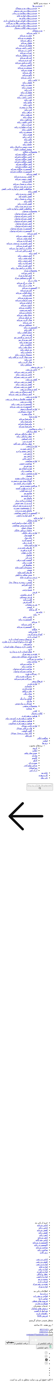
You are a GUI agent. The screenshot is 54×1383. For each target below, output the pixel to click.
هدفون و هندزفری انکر (22, 721)
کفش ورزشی (31, 379)
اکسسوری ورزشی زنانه (21, 404)
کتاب (35, 711)
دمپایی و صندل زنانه (23, 199)
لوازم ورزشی (31, 397)
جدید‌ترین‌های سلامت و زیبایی (24, 13)
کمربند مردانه (26, 290)
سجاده (29, 708)
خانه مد (39, 612)
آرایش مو (28, 456)
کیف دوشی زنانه (25, 256)
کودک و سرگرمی (35, 634)
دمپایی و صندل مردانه (22, 184)
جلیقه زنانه (27, 144)
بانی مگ (44, 778)
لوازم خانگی (32, 520)
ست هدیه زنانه (25, 342)
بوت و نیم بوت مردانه (23, 186)
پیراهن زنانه (27, 112)
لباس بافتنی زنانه (24, 122)
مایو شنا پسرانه (25, 426)
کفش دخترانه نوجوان (23, 221)
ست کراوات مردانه (23, 300)
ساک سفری (27, 414)
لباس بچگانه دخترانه (23, 157)
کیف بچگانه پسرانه (24, 164)
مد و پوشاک (37, 30)
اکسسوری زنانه (30, 327)
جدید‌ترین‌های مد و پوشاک (26, 8)
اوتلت (45, 741)
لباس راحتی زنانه (24, 97)
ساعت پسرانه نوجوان (22, 671)
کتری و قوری (26, 550)
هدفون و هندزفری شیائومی (20, 723)
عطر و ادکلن (31, 431)
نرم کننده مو (26, 496)
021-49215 (44, 1329)
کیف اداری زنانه (25, 263)
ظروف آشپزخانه (25, 572)
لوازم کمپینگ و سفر (28, 409)
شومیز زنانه (27, 87)
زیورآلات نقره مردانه (23, 679)
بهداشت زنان (26, 471)
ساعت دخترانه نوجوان (22, 669)
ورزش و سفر (36, 367)
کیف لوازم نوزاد (25, 275)
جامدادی (28, 686)
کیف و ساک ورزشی (28, 389)
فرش (34, 592)
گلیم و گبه (27, 600)
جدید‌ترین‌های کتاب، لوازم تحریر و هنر (21, 25)
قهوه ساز (28, 535)
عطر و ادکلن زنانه (24, 436)
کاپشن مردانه (26, 65)
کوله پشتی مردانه (24, 238)
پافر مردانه (27, 72)
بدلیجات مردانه (25, 313)
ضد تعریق (28, 466)
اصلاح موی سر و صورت (21, 481)
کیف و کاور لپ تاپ (23, 251)
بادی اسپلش (26, 439)
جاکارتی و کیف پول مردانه (20, 248)
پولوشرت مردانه (25, 38)
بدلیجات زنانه (26, 352)
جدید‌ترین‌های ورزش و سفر (25, 11)
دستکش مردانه (25, 325)
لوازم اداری (27, 689)
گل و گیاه (33, 609)
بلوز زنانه (28, 100)
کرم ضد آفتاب (26, 491)
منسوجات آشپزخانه (23, 567)
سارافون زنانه (26, 120)
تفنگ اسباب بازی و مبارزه (21, 651)
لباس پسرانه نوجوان (23, 214)
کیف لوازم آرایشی (24, 515)
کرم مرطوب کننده (24, 488)
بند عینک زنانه (26, 350)
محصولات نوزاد (30, 270)
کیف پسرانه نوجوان (23, 223)
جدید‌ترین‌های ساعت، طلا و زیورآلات (21, 23)
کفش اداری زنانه (25, 204)
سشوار (29, 476)
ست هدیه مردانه (25, 298)
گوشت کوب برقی (24, 560)
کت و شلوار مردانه (24, 55)
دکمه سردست (26, 310)
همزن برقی (27, 562)
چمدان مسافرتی (25, 411)
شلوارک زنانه (26, 92)
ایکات (34, 750)
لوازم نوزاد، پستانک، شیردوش (24, 656)
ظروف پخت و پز (25, 548)
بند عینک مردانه (25, 317)
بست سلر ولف (30, 753)
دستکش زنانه (26, 364)
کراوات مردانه (26, 303)
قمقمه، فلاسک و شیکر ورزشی (18, 399)
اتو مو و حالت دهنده (23, 478)
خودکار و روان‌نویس (23, 703)
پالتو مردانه (27, 75)
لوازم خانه (38, 518)
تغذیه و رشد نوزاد (29, 654)
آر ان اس (33, 770)
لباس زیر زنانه (26, 95)
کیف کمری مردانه (24, 246)
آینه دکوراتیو (27, 585)
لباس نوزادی (26, 273)
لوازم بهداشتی (31, 461)
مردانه (34, 622)
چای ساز (28, 538)
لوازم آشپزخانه (30, 545)
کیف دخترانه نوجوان (23, 226)
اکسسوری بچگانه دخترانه (21, 171)
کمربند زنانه (27, 335)
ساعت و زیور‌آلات (34, 659)
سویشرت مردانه (25, 68)
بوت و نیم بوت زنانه (23, 206)
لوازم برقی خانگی (29, 533)
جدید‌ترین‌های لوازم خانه (27, 16)
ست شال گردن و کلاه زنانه (20, 357)
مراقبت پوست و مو (28, 486)
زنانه (35, 614)
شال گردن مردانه (24, 320)
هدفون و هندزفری (29, 716)
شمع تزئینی (27, 590)
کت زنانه (28, 110)
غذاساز (29, 555)
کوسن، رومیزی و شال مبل (20, 582)
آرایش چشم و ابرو (24, 451)
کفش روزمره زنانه (24, 194)
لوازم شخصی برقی (29, 473)
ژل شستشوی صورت (23, 508)
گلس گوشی (27, 731)
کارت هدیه (43, 775)
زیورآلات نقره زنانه (24, 676)
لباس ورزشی (31, 369)
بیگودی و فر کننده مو (23, 483)
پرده (30, 580)
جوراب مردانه (26, 53)
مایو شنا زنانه (26, 421)
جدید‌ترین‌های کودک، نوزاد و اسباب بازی (20, 21)
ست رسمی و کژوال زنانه (21, 147)
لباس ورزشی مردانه (23, 372)
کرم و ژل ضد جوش (23, 503)
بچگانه (34, 629)
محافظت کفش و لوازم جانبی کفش (16, 189)
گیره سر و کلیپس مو (23, 337)
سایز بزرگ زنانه (25, 285)
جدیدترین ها (37, 6)
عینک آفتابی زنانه (24, 332)
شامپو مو (28, 493)
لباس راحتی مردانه (24, 48)
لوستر (29, 607)
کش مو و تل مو (25, 340)
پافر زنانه (28, 142)
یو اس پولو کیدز (30, 765)
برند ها (45, 743)
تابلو (30, 587)
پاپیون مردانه (26, 305)
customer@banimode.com (37, 1334)
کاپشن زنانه (27, 129)
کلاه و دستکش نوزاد (23, 278)
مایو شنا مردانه (25, 419)
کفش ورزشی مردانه (23, 382)
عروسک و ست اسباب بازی (20, 639)
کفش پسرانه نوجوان (23, 218)
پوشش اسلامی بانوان (23, 149)
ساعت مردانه (26, 664)
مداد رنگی (27, 694)
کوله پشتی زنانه (25, 258)
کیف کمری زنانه (25, 265)
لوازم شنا (33, 416)
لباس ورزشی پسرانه (23, 377)
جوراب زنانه (27, 124)
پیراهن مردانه (26, 40)
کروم (35, 748)
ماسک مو (28, 498)
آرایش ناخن (27, 458)
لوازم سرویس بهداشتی (22, 525)
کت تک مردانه (26, 58)
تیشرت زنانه (26, 85)
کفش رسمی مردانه (23, 179)
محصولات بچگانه (30, 152)
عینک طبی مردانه (24, 315)
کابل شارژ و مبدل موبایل (21, 733)
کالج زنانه (28, 201)
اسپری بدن (27, 441)
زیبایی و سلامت (35, 429)
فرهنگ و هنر (37, 681)
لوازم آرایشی (31, 446)
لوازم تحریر (32, 684)
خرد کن (28, 557)
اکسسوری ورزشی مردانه (21, 407)
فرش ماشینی (26, 595)
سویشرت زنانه (25, 132)
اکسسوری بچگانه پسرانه (21, 169)
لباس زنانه (32, 80)
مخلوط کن (27, 565)
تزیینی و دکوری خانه (28, 577)
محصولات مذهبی (30, 706)
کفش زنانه (32, 191)
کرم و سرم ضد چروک (22, 505)
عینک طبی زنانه (25, 347)
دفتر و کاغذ (27, 691)
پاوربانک (28, 736)
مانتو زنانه (27, 102)
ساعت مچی (32, 661)
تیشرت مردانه (26, 35)
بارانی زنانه (27, 137)
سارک (34, 755)
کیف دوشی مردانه (24, 236)
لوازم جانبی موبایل (29, 726)
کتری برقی (27, 543)
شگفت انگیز (42, 738)
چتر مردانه (27, 322)
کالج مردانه (27, 181)
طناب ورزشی (26, 402)
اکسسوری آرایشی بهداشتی (25, 513)
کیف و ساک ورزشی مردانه (20, 394)
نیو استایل (33, 768)
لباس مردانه (32, 33)
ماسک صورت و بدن (23, 510)
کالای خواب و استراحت (22, 523)
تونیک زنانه (27, 117)
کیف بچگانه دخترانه (23, 167)
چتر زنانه (28, 360)
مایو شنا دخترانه (25, 424)
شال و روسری (25, 107)
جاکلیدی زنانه (26, 345)
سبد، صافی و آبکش (23, 575)
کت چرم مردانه (25, 60)
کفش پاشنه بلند (25, 196)
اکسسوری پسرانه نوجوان (21, 228)
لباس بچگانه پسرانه (23, 154)
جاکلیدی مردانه (25, 308)
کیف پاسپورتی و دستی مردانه (19, 243)
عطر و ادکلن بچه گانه (23, 444)
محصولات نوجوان (29, 211)
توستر (29, 570)
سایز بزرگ (32, 280)
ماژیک (29, 701)
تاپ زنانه (28, 90)
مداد (30, 696)
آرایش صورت (26, 449)
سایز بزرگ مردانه (24, 283)
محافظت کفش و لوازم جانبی (19, 209)
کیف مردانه (32, 233)
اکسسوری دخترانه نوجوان (21, 231)
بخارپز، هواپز (26, 553)
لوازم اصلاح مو (25, 468)
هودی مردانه (26, 70)
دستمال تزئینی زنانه (23, 355)
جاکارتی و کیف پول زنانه (21, 268)
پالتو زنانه (28, 139)
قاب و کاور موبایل (24, 728)
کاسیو (34, 758)
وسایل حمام (26, 528)
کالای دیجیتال (36, 713)
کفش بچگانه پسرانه (23, 159)
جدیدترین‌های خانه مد (28, 18)
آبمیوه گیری (27, 540)
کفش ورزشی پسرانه (23, 387)
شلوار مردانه (26, 43)
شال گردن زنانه (25, 362)
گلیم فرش (27, 602)
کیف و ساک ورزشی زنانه (21, 392)
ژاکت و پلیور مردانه (23, 63)
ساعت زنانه (27, 666)
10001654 (43, 1332)
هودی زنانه (27, 134)
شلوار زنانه (27, 82)
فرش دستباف (26, 597)
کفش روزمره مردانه (23, 176)
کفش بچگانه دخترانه (23, 162)
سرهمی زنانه (26, 115)
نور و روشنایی (31, 604)
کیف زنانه (33, 253)
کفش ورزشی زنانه (24, 384)
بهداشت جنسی (25, 463)
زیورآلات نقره (31, 674)
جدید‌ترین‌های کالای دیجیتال (25, 28)
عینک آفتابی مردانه (24, 293)
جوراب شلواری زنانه (23, 127)
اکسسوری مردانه (29, 288)
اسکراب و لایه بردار (23, 501)
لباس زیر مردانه (25, 50)
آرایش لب (27, 454)
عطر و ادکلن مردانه (23, 434)
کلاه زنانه (28, 330)
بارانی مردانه (26, 77)
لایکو (35, 760)
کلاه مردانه (27, 295)
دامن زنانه (27, 105)
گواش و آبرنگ (26, 698)
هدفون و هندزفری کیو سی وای (18, 718)
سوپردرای (33, 763)
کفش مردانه (31, 174)
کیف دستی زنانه (25, 261)
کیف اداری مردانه (24, 241)
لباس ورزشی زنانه (24, 374)
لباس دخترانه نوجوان (23, 216)
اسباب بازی (32, 637)
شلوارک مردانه (25, 45)
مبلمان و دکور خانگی (23, 530)
